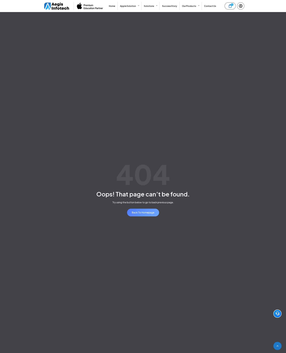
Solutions (149, 6)
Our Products (189, 6)
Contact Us (210, 6)
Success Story (169, 6)
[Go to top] (277, 346)
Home (112, 6)
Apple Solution (128, 6)
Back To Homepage (143, 212)
